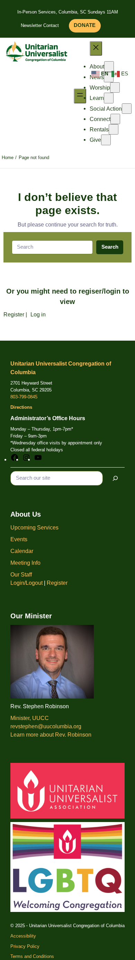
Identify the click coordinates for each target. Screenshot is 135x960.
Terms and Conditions (32, 956)
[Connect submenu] (115, 119)
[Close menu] (96, 48)
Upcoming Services (34, 527)
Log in (38, 314)
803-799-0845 (23, 396)
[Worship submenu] (115, 87)
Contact (51, 25)
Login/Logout (26, 583)
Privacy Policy (24, 946)
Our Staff (21, 574)
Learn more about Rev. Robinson (50, 734)
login (112, 291)
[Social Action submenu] (127, 108)
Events (18, 539)
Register (13, 314)
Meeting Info (25, 563)
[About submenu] (109, 66)
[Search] (115, 478)
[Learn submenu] (109, 98)
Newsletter (31, 25)
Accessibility (23, 936)
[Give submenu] (106, 140)
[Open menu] (80, 96)
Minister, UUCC (29, 718)
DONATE (85, 25)
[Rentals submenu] (113, 129)
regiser (90, 291)
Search (109, 247)
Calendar (21, 551)
